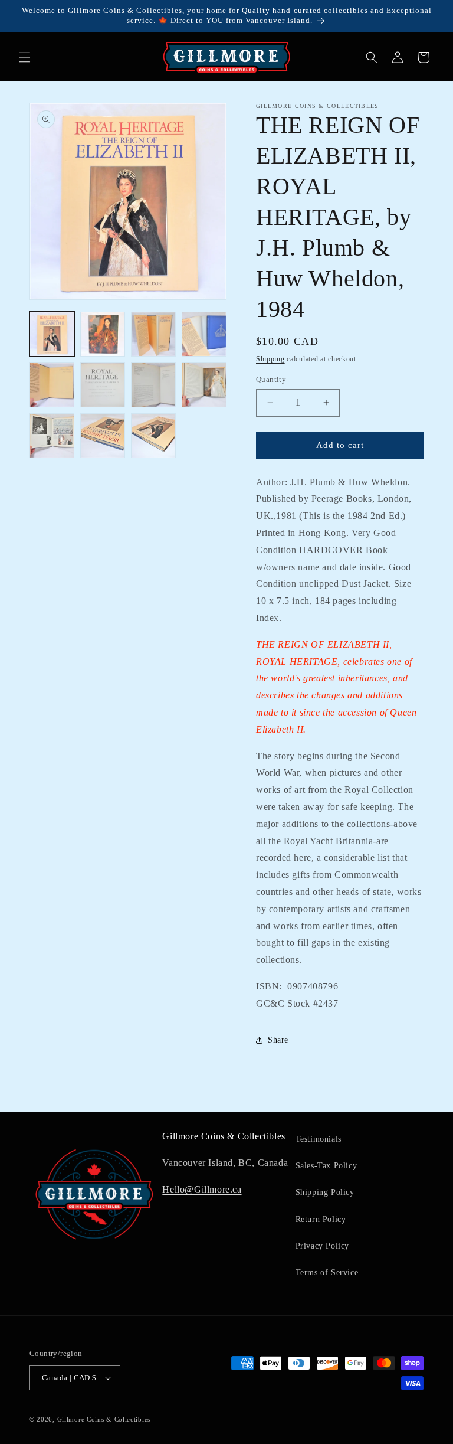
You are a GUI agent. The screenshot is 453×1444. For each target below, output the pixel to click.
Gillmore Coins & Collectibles (103, 1419)
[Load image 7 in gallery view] (153, 384)
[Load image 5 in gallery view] (51, 384)
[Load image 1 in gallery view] (51, 334)
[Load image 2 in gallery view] (102, 334)
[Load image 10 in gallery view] (102, 435)
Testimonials (319, 1139)
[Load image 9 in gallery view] (51, 435)
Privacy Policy (322, 1246)
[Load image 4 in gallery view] (204, 334)
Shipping (270, 359)
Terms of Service (327, 1272)
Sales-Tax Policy (326, 1165)
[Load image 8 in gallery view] (204, 384)
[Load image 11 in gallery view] (153, 435)
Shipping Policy (325, 1192)
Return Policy (321, 1219)
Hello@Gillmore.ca (201, 1189)
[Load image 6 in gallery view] (102, 384)
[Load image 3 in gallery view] (153, 334)
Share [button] (278, 1039)
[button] (25, 57)
